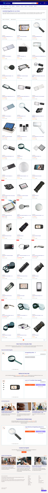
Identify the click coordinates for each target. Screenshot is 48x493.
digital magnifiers (26, 375)
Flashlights (29, 481)
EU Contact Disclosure (41, 482)
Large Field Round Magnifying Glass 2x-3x (37, 36)
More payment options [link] (40, 386)
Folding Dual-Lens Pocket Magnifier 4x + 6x (22, 315)
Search (29, 477)
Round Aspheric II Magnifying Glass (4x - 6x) (7, 36)
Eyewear (29, 480)
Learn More (45, 455)
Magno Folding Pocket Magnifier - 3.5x (36, 156)
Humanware (18, 35)
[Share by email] (45, 354)
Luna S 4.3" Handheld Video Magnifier (33, 380)
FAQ (39, 479)
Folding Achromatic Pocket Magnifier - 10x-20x (37, 315)
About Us (40, 477)
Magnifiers (29, 483)
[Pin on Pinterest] (42, 354)
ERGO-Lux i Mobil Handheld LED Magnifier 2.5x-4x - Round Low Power (24, 215)
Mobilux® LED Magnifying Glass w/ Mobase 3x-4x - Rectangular (38, 116)
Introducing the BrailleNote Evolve (7, 465)
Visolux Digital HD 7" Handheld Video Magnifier (22, 195)
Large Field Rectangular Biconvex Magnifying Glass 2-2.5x (39, 56)
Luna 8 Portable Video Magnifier (20, 295)
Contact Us (40, 478)
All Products (29, 478)
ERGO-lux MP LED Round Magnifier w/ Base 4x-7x (8, 315)
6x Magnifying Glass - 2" (20, 156)
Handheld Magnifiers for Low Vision (6, 8)
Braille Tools (29, 479)
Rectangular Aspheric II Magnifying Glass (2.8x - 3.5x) (8, 96)
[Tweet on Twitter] (43, 354)
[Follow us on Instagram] (42, 489)
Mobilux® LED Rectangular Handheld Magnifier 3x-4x (23, 96)
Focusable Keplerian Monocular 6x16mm (7, 295)
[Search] (37, 3)
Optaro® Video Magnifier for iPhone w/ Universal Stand (8, 195)
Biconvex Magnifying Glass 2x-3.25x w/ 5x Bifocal (38, 136)
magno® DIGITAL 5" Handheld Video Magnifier (7, 255)
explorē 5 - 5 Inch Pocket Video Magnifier (22, 36)
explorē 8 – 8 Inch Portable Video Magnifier (7, 136)
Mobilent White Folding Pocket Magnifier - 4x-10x (38, 215)
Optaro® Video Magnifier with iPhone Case (7, 215)
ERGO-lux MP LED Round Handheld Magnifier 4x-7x (38, 255)
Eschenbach (3, 35)
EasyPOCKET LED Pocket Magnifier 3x (6, 56)
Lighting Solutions (30, 482)
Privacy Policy (40, 481)
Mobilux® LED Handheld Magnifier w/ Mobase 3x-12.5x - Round (38, 76)
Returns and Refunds (41, 480)
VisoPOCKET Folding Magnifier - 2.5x (21, 56)
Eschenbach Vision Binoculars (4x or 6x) (22, 136)
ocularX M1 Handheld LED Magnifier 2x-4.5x (37, 295)
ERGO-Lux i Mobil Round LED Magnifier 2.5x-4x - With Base (23, 256)
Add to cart (30, 431)
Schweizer (18, 214)
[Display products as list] (45, 19)
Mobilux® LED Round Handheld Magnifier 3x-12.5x (8, 156)
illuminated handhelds (18, 375)
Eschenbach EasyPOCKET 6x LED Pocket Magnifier (38, 96)
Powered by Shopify (3, 488)
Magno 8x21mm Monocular (35, 195)
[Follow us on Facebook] (41, 489)
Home (2, 8)
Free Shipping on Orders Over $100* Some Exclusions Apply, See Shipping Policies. (11, 0)
